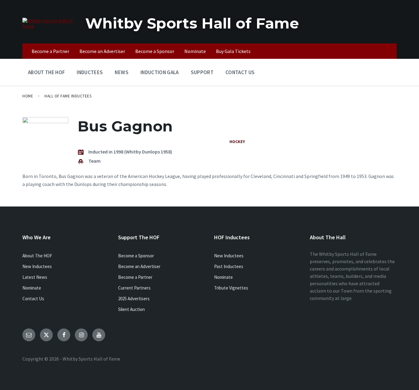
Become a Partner (135, 277)
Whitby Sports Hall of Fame (192, 23)
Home (27, 96)
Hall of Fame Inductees (67, 96)
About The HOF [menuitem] (46, 72)
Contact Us (33, 298)
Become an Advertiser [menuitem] (102, 51)
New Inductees (37, 266)
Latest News (34, 277)
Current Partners (134, 288)
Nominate (31, 288)
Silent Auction (131, 309)
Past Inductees (228, 266)
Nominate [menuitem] (195, 51)
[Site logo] (49, 26)
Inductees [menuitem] (90, 72)
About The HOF (37, 256)
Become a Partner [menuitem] (50, 51)
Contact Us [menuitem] (240, 72)
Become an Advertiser (139, 266)
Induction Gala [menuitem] (159, 72)
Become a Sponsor (136, 256)
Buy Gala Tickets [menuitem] (233, 51)
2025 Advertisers (134, 298)
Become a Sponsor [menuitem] (154, 51)
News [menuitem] (121, 72)
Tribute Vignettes (231, 288)
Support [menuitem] (202, 72)
